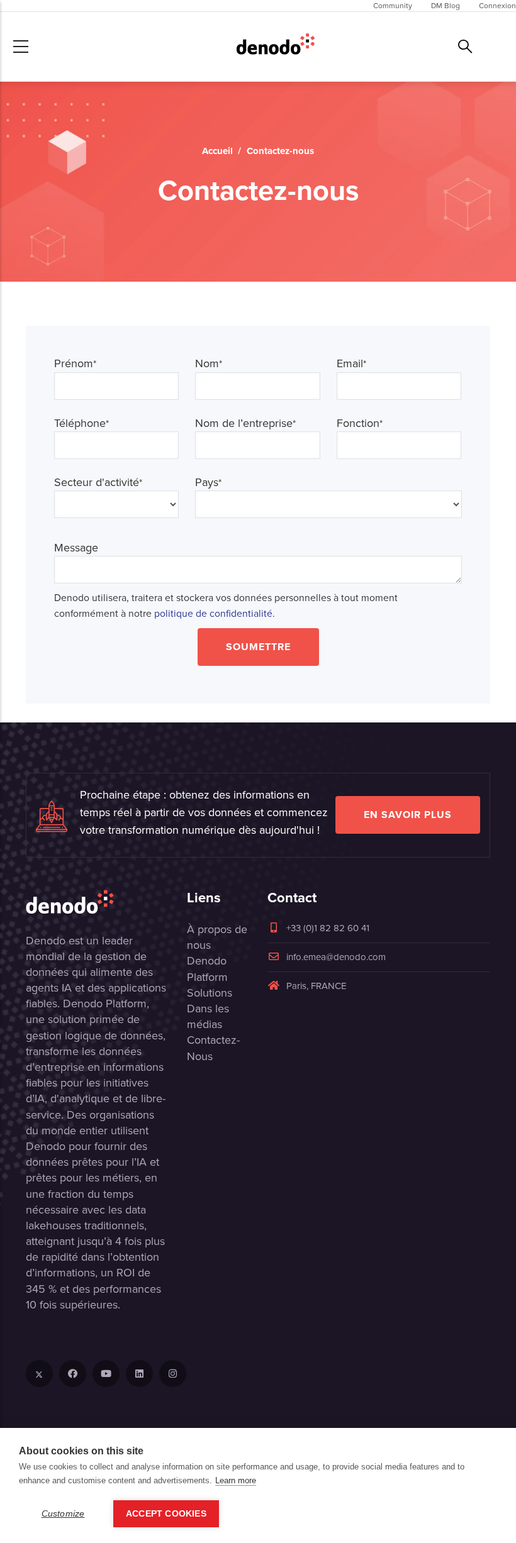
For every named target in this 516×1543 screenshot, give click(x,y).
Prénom (75, 364)
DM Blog (445, 5)
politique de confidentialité (213, 613)
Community (392, 5)
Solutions (209, 993)
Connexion (497, 5)
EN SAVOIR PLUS (408, 814)
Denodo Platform (207, 969)
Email (351, 364)
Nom (208, 364)
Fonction (360, 423)
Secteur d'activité (98, 482)
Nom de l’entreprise (245, 423)
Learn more (235, 1480)
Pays (208, 482)
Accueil (217, 151)
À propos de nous (217, 937)
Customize (63, 1513)
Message (76, 548)
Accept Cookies (166, 1513)
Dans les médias (208, 1016)
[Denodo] (275, 46)
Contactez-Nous (213, 1048)
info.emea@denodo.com (336, 957)
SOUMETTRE (258, 646)
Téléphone (81, 423)
